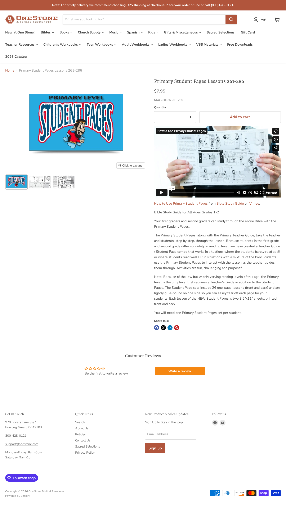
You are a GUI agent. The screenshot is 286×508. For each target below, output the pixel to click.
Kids (152, 32)
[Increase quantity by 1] (190, 117)
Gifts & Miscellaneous (181, 32)
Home (9, 70)
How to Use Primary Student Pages (181, 203)
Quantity (160, 107)
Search (80, 422)
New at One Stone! (20, 32)
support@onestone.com (21, 444)
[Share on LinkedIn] (170, 327)
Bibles (46, 32)
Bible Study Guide (230, 203)
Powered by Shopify (17, 496)
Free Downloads (240, 44)
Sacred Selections (220, 32)
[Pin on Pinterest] (176, 327)
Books (64, 32)
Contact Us (82, 440)
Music (114, 32)
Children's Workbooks (61, 44)
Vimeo (254, 203)
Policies (80, 434)
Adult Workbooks (136, 44)
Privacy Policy (85, 452)
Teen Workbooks (100, 44)
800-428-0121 (16, 436)
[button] (261, 19)
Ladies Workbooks (173, 44)
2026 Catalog (16, 56)
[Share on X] (163, 327)
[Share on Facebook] (156, 327)
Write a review (179, 371)
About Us (81, 428)
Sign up (155, 448)
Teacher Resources (20, 44)
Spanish (133, 32)
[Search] (231, 19)
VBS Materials (207, 44)
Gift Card (248, 32)
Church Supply (89, 32)
